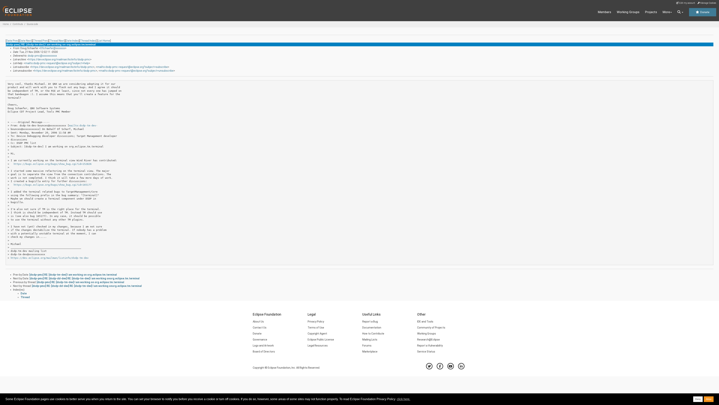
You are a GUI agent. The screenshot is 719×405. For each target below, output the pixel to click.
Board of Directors (264, 351)
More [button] (666, 12)
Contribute (18, 24)
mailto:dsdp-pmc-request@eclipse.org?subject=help (57, 63)
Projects (651, 12)
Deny (698, 399)
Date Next (26, 40)
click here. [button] (403, 399)
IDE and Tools (425, 321)
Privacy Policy (316, 321)
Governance (260, 339)
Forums (366, 345)
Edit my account (687, 3)
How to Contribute (373, 333)
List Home (104, 40)
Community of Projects (431, 327)
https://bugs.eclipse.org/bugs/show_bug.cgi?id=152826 (53, 164)
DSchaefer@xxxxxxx (52, 48)
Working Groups (628, 12)
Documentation (371, 327)
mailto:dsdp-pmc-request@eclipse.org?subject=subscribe (132, 66)
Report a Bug (370, 321)
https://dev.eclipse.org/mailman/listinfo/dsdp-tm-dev (50, 257)
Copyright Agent (317, 333)
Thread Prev (40, 40)
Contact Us (259, 327)
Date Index (72, 40)
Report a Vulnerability (430, 345)
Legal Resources (318, 345)
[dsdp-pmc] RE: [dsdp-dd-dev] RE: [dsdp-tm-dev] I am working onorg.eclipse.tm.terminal (84, 278)
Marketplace (369, 351)
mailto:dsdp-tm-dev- (83, 125)
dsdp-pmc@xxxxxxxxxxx (42, 55)
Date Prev (12, 40)
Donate (704, 12)
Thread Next (56, 40)
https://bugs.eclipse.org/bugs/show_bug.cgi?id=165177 (53, 184)
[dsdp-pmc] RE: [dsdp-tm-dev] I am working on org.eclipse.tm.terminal (73, 274)
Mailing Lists (369, 339)
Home (6, 24)
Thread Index (88, 40)
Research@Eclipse (428, 339)
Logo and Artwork (263, 345)
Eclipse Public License (321, 339)
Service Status (426, 351)
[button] (680, 12)
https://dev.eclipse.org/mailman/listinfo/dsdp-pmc (59, 59)
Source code (32, 24)
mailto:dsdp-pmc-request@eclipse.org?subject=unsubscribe (137, 70)
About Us (258, 321)
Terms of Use (316, 327)
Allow (709, 399)
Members (604, 12)
